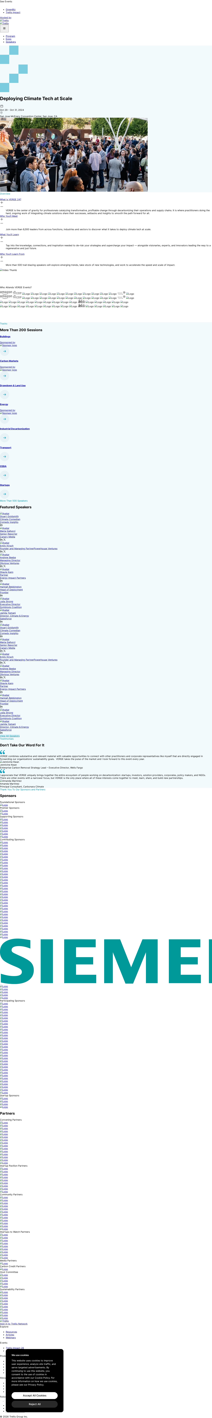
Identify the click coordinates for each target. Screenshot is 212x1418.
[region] (34, 1380)
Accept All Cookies (34, 1395)
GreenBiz (11, 9)
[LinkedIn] (2, 1400)
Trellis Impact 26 (15, 1347)
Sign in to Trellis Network (14, 1323)
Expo (8, 38)
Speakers (11, 41)
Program (10, 36)
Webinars (11, 1337)
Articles (10, 1334)
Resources (11, 1331)
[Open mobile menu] (4, 28)
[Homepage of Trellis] (4, 1320)
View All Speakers (10, 735)
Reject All (35, 1404)
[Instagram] (5, 1400)
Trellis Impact (13, 12)
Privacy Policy (35, 1384)
